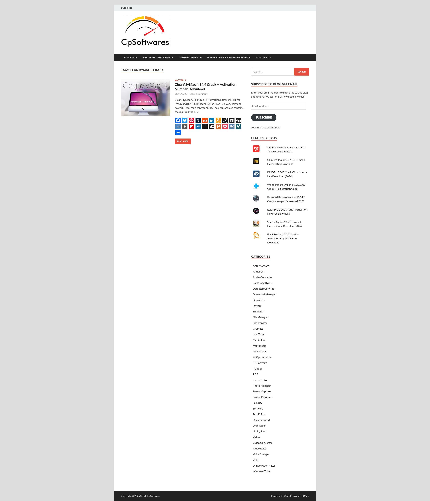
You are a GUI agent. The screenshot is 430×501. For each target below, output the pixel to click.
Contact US (263, 57)
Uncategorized (261, 419)
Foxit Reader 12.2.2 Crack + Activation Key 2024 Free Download (283, 238)
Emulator (258, 311)
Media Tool (259, 339)
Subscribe (263, 117)
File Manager (260, 317)
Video (256, 437)
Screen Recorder (262, 397)
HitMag (305, 495)
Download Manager (264, 294)
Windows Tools (261, 471)
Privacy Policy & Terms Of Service (228, 57)
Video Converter (262, 442)
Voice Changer (261, 454)
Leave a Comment (198, 94)
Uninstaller (259, 425)
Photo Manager (262, 385)
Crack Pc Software (150, 495)
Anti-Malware (261, 265)
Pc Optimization (262, 357)
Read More (181, 140)
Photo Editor (260, 379)
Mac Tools (180, 80)
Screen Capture (262, 391)
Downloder (259, 300)
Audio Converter (262, 277)
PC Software (260, 362)
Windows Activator (264, 465)
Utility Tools (260, 431)
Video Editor (260, 448)
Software (258, 408)
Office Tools (259, 351)
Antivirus (258, 271)
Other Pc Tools (189, 57)
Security (257, 402)
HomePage (130, 57)
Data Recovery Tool (264, 288)
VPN (255, 459)
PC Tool (257, 368)
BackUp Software (263, 282)
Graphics (258, 328)
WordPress (290, 495)
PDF (255, 374)
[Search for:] (280, 72)
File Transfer (260, 322)
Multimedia (259, 345)
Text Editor (259, 414)
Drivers (257, 305)
